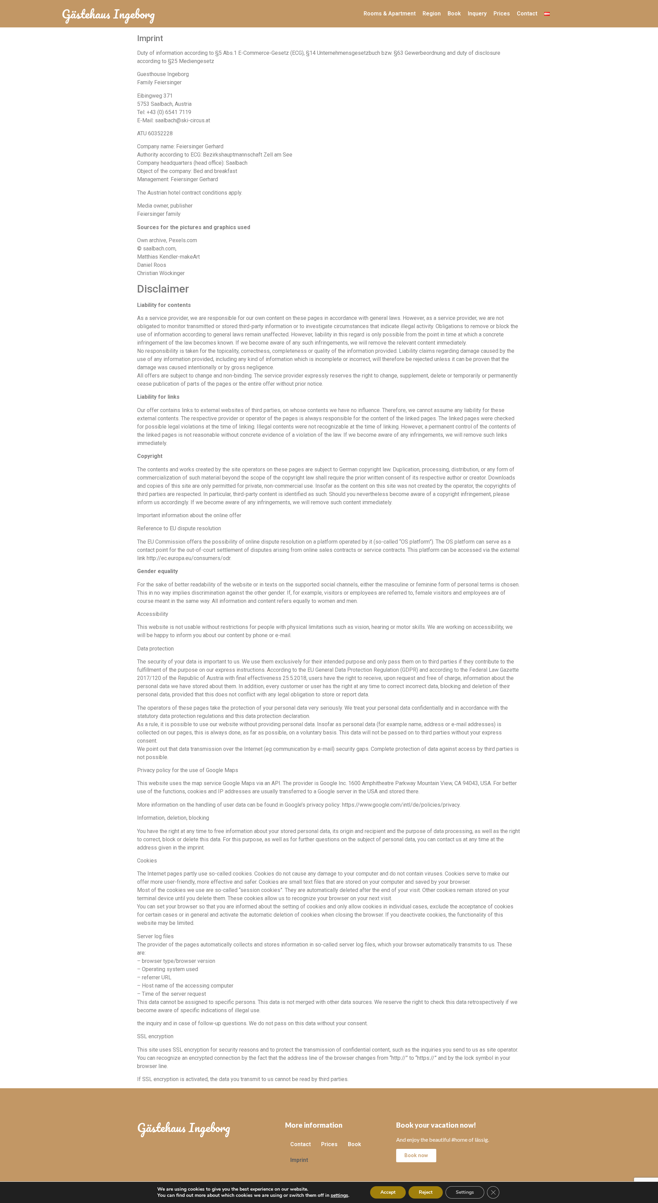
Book (454, 13)
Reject (425, 1192)
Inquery (477, 13)
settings (339, 1195)
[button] (416, 1155)
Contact (527, 13)
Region (432, 13)
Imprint (299, 1160)
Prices (502, 13)
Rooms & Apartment (390, 13)
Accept (387, 1192)
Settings (465, 1192)
